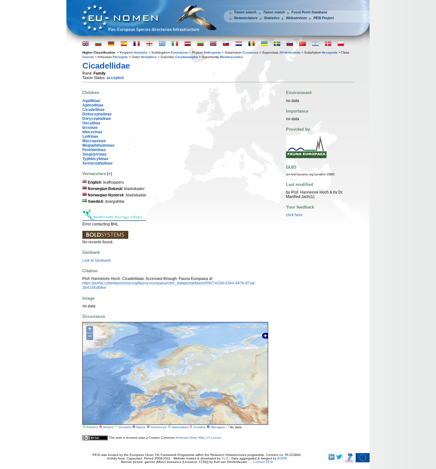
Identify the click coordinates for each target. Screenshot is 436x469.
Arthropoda (212, 52)
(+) (109, 173)
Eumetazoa (179, 52)
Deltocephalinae (97, 114)
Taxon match (274, 12)
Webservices (296, 18)
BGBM (282, 458)
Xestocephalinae (97, 163)
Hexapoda (329, 52)
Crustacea (250, 52)
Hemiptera (149, 57)
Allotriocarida (289, 52)
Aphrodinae (92, 105)
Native (141, 427)
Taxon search (245, 12)
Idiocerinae (92, 132)
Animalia (140, 52)
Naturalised (180, 427)
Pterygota (120, 57)
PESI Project (323, 18)
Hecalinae (91, 123)
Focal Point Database (309, 12)
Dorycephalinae (96, 118)
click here (294, 215)
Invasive (199, 427)
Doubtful (125, 427)
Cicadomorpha (186, 57)
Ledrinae (90, 136)
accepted (115, 78)
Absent (108, 427)
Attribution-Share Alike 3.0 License (198, 437)
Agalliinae (91, 101)
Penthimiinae (94, 150)
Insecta (88, 57)
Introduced (159, 427)
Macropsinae (94, 141)
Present (92, 427)
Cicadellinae (93, 109)
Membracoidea (231, 57)
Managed (218, 427)
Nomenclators (246, 18)
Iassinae (90, 127)
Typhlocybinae (95, 159)
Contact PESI (263, 462)
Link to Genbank (96, 260)
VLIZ (225, 458)
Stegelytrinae (94, 154)
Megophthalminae (98, 145)
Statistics (272, 18)
